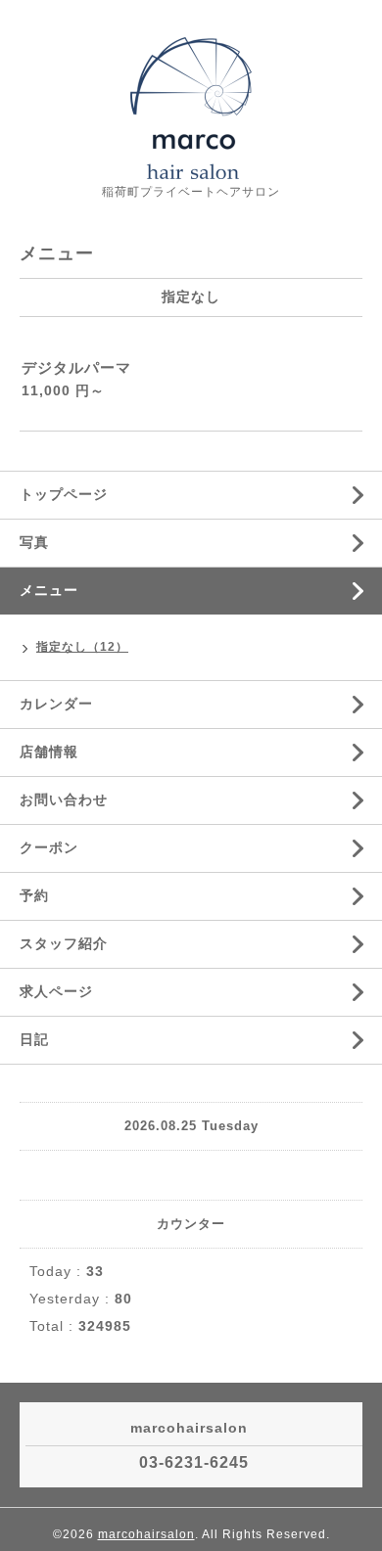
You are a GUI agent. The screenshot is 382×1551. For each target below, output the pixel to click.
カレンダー (56, 703)
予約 (34, 895)
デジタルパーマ (76, 367)
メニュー (49, 590)
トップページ (64, 494)
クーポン (49, 847)
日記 (34, 1039)
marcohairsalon (146, 1534)
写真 (34, 542)
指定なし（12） (82, 647)
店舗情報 (49, 751)
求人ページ (56, 991)
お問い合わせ (64, 799)
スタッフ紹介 (64, 943)
